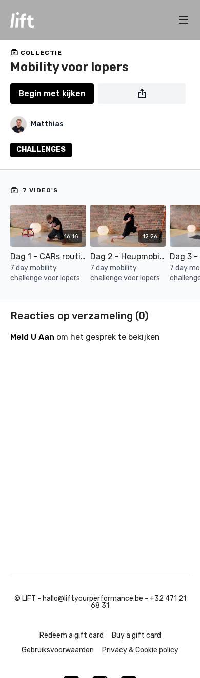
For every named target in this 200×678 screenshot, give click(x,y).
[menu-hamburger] (183, 20)
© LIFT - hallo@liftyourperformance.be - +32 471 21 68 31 (100, 602)
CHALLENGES (41, 149)
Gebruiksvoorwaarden (58, 650)
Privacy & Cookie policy (140, 650)
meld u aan (32, 337)
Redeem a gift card (71, 635)
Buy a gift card (136, 635)
